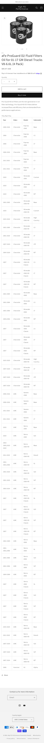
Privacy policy (11, 738)
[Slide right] (26, 49)
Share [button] (6, 675)
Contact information (33, 738)
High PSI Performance (14, 735)
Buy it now (22, 95)
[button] (2, 7)
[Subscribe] (34, 697)
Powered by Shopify (25, 735)
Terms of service (21, 738)
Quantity (4, 77)
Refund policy (37, 735)
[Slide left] (17, 49)
